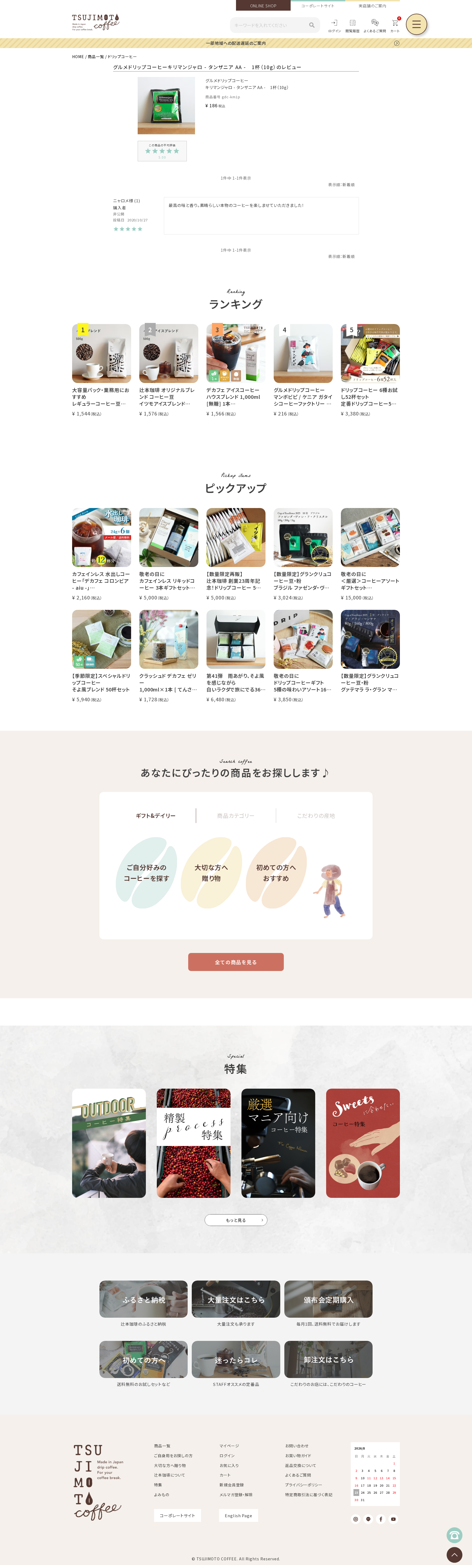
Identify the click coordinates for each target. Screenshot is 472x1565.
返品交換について (301, 1465)
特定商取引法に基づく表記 (309, 1494)
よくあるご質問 (375, 30)
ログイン (335, 30)
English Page (238, 1515)
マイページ (229, 1445)
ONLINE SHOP (263, 5)
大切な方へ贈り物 (211, 872)
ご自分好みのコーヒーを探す (146, 872)
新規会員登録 (232, 1484)
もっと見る (236, 1220)
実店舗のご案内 (372, 5)
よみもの (161, 1494)
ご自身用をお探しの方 (173, 1455)
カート (225, 1475)
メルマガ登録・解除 (236, 1494)
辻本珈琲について (169, 1475)
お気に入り (229, 1465)
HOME (78, 56)
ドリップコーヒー (122, 56)
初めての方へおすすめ (276, 872)
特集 (158, 1484)
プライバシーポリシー (304, 1484)
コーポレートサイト (317, 5)
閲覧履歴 (353, 30)
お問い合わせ (297, 1445)
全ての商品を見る (236, 962)
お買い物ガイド (298, 1455)
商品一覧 (96, 56)
